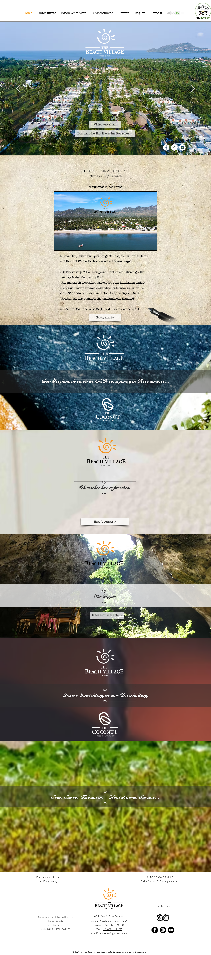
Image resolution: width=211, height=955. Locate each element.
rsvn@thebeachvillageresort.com (109, 933)
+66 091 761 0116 (112, 929)
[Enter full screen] (153, 246)
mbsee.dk (140, 952)
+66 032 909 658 (113, 925)
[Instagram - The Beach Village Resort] (174, 147)
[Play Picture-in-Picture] (147, 246)
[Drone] (101, 146)
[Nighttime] (104, 146)
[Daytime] (106, 146)
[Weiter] (192, 89)
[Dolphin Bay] (109, 146)
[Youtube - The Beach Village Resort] (182, 147)
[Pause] (58, 246)
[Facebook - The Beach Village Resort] (166, 147)
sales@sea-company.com (55, 929)
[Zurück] (18, 89)
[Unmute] (63, 246)
